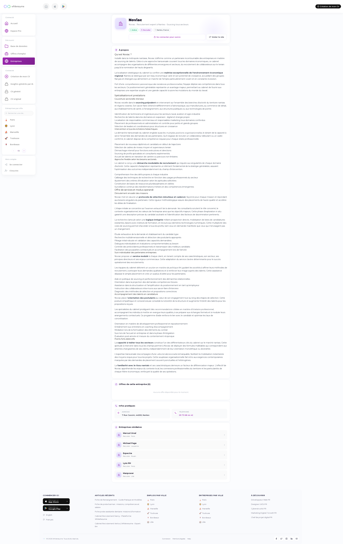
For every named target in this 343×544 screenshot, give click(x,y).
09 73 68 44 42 (186, 415)
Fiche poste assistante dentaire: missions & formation (118, 511)
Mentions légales (179, 539)
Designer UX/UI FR (259, 504)
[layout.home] (46, 6)
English (49, 515)
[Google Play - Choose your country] (63, 6)
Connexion (166, 539)
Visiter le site (218, 37)
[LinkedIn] (291, 538)
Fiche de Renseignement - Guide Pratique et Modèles (118, 500)
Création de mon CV (329, 6)
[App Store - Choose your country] (55, 6)
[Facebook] (276, 538)
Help (189, 539)
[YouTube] (296, 538)
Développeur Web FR (260, 500)
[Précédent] (13, 151)
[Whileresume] (21, 6)
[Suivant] (24, 151)
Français (49, 520)
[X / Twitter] (281, 538)
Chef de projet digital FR (261, 517)
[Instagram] (286, 538)
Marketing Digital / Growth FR (264, 513)
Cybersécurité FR (258, 509)
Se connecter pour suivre (168, 37)
